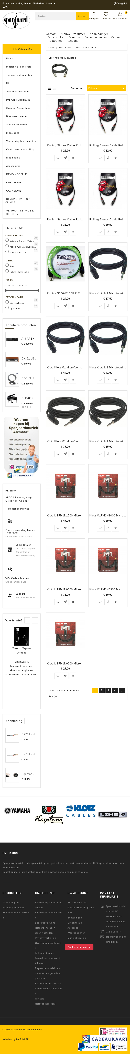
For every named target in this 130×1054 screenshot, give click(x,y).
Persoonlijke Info (77, 902)
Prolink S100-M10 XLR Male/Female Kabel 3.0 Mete (81, 293)
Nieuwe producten (13, 907)
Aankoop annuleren (79, 947)
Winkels (39, 998)
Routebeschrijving (18, 508)
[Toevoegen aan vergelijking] (65, 158)
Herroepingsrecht (45, 1003)
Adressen (73, 927)
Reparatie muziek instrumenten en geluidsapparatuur (48, 973)
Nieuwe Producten (73, 34)
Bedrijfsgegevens (45, 922)
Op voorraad (23, 308)
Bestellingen (75, 917)
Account (72, 40)
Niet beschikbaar (23, 302)
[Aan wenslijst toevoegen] (58, 158)
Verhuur (116, 37)
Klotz (23, 266)
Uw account (78, 893)
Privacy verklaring (45, 938)
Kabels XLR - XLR (23, 252)
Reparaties (55, 40)
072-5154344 (113, 931)
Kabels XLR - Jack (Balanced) (23, 241)
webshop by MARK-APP (16, 1039)
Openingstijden (44, 932)
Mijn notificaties (77, 938)
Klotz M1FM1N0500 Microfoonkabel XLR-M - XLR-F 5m (83, 589)
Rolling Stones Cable (23, 271)
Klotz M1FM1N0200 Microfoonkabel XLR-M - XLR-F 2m (83, 663)
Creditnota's (75, 922)
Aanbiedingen (99, 34)
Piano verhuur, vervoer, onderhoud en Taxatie (48, 988)
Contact (51, 34)
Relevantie (106, 88)
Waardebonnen (76, 932)
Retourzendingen (45, 927)
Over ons (75, 37)
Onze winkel (56, 37)
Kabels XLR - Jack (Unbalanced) (23, 246)
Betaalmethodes (96, 37)
